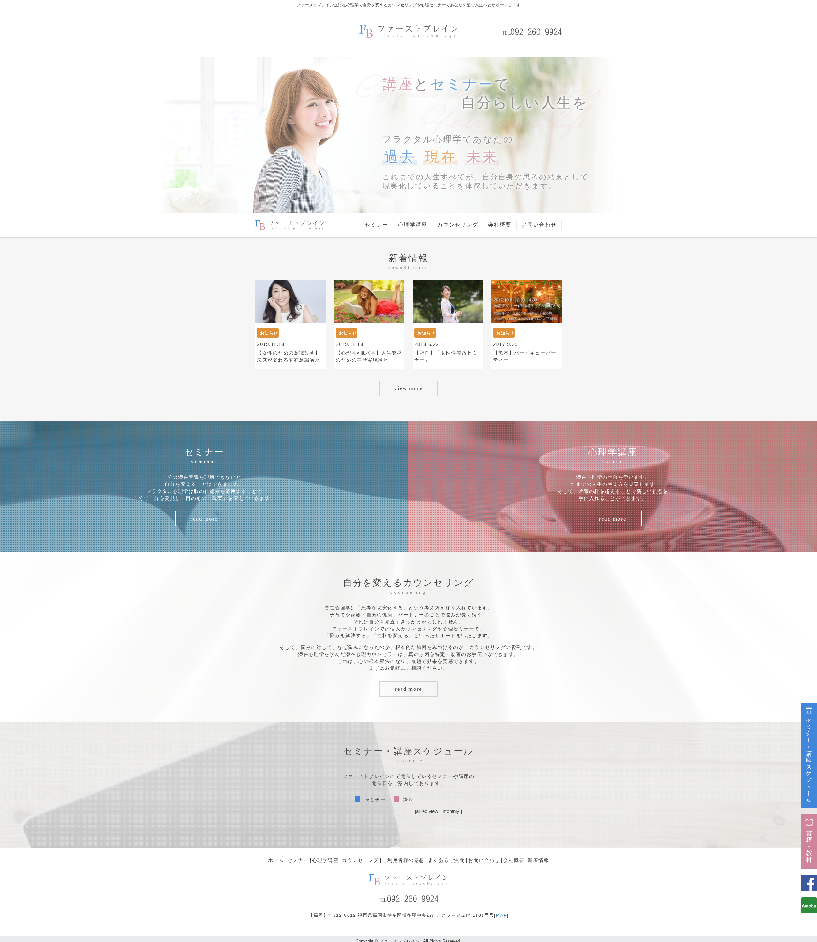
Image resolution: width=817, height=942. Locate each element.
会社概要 (499, 225)
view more (408, 388)
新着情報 (538, 860)
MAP (501, 915)
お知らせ (269, 333)
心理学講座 (412, 225)
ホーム (276, 860)
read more (204, 519)
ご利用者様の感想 (403, 860)
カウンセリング (457, 225)
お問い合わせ (539, 225)
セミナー (376, 225)
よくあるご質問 (446, 860)
